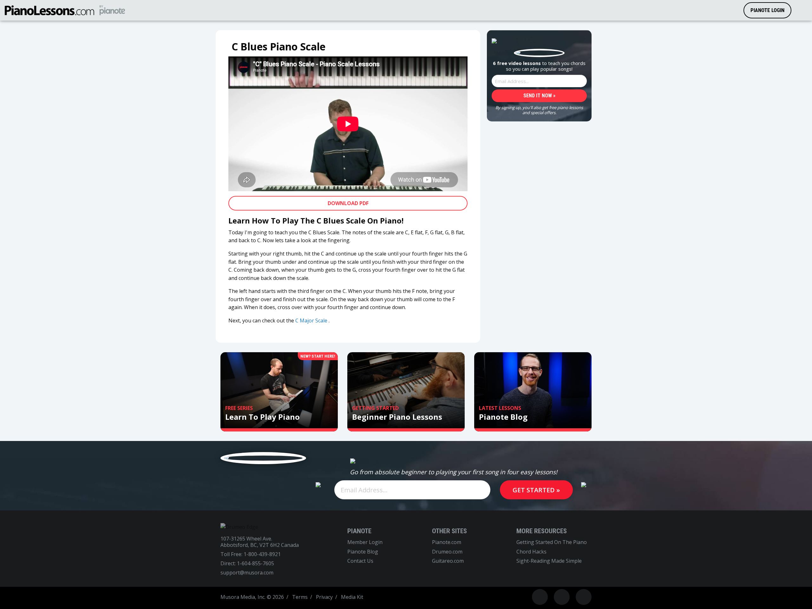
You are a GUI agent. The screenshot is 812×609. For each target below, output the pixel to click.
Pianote (359, 531)
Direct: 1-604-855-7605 (247, 563)
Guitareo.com (448, 561)
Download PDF (348, 203)
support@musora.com (246, 573)
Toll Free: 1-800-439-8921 (250, 554)
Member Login (365, 542)
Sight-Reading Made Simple (549, 561)
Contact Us (360, 561)
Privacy (324, 596)
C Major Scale (311, 320)
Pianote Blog (362, 552)
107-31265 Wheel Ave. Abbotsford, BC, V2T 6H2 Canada (259, 542)
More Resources (541, 531)
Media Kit (352, 596)
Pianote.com (446, 542)
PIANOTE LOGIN (767, 10)
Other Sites (449, 531)
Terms (300, 596)
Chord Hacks (531, 552)
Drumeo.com (447, 552)
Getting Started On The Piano (551, 542)
